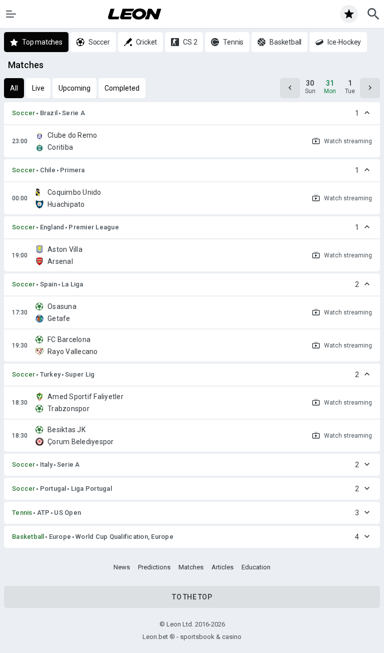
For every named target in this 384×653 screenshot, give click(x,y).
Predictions (154, 567)
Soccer (24, 113)
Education (256, 567)
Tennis (22, 512)
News (122, 567)
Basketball (28, 536)
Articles (223, 567)
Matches (191, 567)
